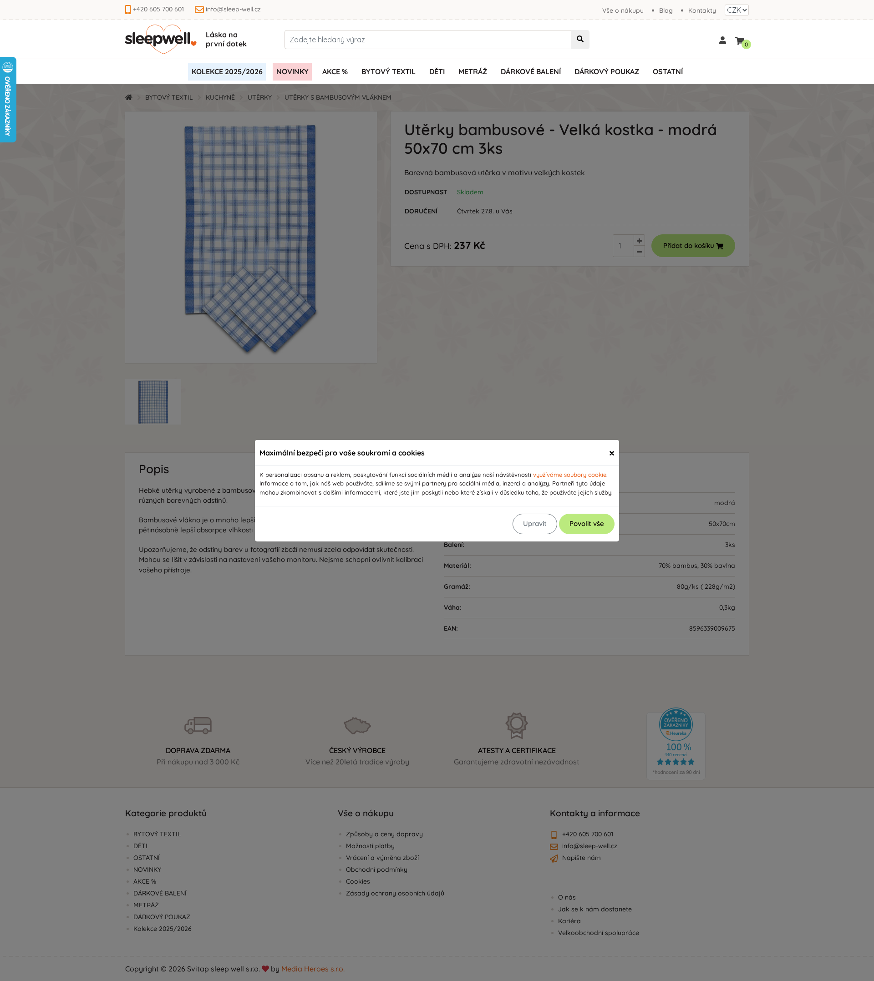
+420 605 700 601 (158, 9)
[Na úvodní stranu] (161, 39)
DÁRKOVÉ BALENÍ (531, 71)
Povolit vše (586, 523)
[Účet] (722, 39)
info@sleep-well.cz (233, 9)
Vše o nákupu (623, 10)
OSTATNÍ (668, 71)
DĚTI (437, 71)
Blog (666, 10)
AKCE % (335, 71)
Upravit (535, 523)
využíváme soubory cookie (569, 474)
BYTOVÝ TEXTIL (388, 71)
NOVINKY (292, 71)
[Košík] (739, 39)
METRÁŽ (472, 71)
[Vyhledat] (580, 39)
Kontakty (702, 10)
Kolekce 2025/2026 (227, 71)
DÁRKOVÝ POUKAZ (606, 71)
